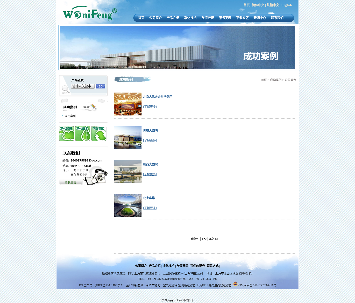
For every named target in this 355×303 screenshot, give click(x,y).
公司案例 (70, 116)
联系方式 (213, 266)
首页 (246, 5)
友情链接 (207, 18)
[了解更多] (150, 106)
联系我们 (277, 18)
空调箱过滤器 (187, 285)
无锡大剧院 (150, 130)
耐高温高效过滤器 (220, 285)
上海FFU (202, 285)
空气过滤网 (170, 285)
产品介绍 (173, 18)
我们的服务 (197, 266)
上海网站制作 (184, 300)
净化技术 (190, 18)
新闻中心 (260, 18)
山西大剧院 (150, 164)
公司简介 (155, 18)
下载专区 (242, 18)
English (286, 5)
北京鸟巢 (149, 198)
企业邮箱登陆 (134, 285)
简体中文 (258, 5)
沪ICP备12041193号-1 (109, 285)
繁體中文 (273, 5)
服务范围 (225, 18)
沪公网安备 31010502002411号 (257, 285)
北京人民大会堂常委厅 (157, 97)
